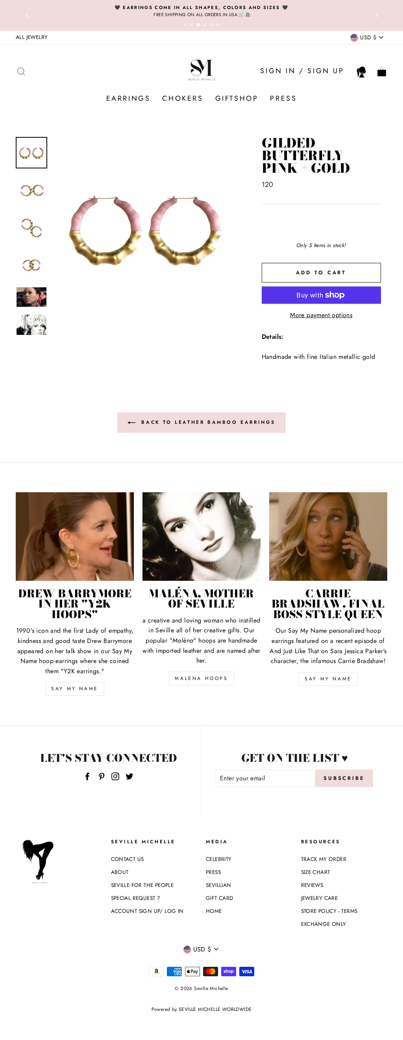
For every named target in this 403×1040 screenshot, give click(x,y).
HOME (214, 911)
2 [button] (193, 26)
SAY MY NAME (74, 688)
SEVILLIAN (218, 885)
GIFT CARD (219, 898)
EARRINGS (128, 98)
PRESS (283, 98)
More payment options (321, 315)
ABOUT (120, 872)
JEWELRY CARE (319, 898)
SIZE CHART (315, 872)
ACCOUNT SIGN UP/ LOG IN (147, 911)
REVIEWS (312, 885)
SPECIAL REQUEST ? (136, 898)
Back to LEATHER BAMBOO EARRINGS (207, 421)
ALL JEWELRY (32, 37)
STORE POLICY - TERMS (329, 911)
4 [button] (206, 26)
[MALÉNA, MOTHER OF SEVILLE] (201, 536)
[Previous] (27, 15)
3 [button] (200, 26)
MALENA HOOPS (201, 678)
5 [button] (212, 26)
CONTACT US (127, 859)
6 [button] (219, 26)
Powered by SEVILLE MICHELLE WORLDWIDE (202, 1009)
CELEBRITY (219, 859)
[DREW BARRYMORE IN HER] (75, 536)
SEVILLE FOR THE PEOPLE (142, 885)
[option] (201, 11)
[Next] (376, 15)
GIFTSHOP (237, 98)
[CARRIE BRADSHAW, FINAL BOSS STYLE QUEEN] (328, 536)
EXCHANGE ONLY (323, 924)
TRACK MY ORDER (324, 859)
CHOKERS (182, 98)
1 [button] (187, 26)
